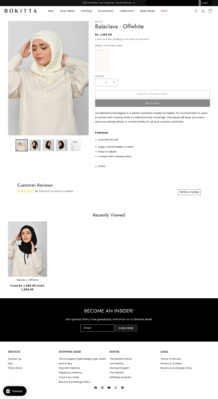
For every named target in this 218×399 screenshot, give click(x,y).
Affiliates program (121, 377)
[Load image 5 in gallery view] (62, 145)
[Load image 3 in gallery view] (35, 145)
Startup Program (120, 368)
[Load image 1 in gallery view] (22, 145)
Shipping (118, 39)
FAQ (10, 363)
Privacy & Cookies (171, 363)
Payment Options (69, 368)
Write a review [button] (189, 192)
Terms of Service (171, 358)
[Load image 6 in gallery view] (75, 145)
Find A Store (15, 368)
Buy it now (152, 103)
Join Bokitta (117, 363)
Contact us (15, 358)
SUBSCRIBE (126, 328)
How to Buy (65, 363)
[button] (52, 10)
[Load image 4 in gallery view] (48, 145)
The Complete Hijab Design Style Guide (82, 358)
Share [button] (101, 166)
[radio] (102, 60)
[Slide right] (85, 145)
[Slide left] (11, 145)
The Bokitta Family (121, 358)
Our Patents (117, 372)
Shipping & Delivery (70, 372)
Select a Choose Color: (109, 45)
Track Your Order (69, 377)
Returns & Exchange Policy (75, 381)
